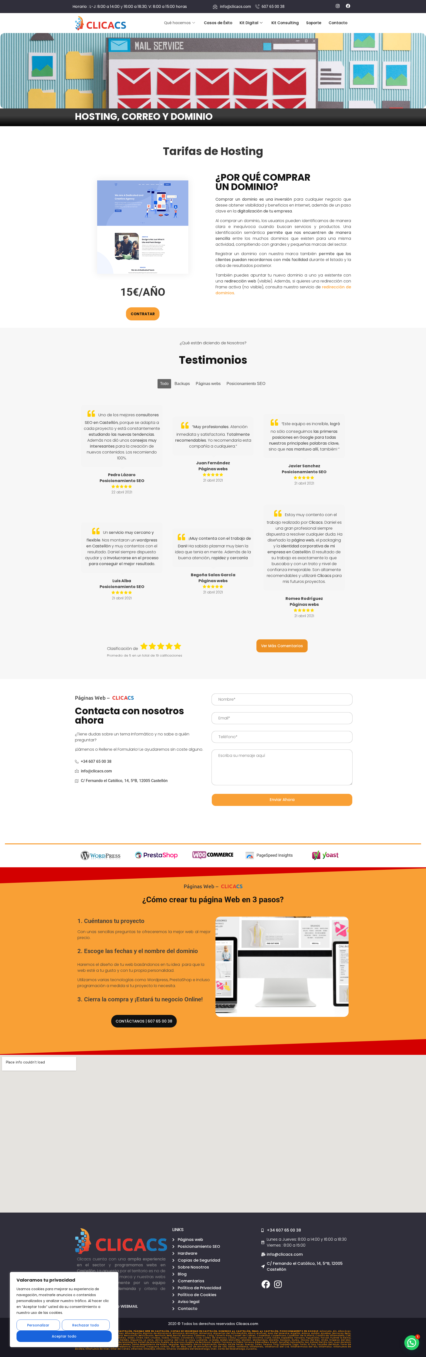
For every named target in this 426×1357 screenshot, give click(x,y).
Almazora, (179, 1333)
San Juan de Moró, (339, 1342)
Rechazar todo (85, 1325)
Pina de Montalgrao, (125, 1342)
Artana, (306, 1333)
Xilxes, (131, 1337)
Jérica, (159, 1340)
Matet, (224, 1340)
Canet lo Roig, (223, 1335)
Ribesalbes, (262, 1342)
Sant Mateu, (124, 1344)
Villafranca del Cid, (277, 1346)
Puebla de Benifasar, (198, 1342)
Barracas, (338, 1333)
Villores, (161, 1348)
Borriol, (177, 1335)
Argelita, (296, 1333)
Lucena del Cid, (174, 1340)
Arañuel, (262, 1333)
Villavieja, (149, 1348)
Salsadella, (297, 1342)
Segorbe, (174, 1344)
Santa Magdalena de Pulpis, (150, 1344)
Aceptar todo (64, 1336)
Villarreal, (137, 1348)
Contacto (338, 22)
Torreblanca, (123, 1346)
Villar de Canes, (120, 1348)
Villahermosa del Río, (304, 1346)
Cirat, (199, 1337)
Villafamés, (257, 1346)
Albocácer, (344, 1331)
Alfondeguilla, (134, 1333)
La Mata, (214, 1340)
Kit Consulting (285, 22)
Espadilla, (287, 1337)
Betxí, (170, 1335)
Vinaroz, (171, 1348)
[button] (411, 1342)
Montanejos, (261, 1340)
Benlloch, (161, 1335)
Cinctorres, (188, 1337)
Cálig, (211, 1335)
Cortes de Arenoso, (215, 1337)
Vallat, (232, 1346)
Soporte (313, 22)
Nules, (296, 1340)
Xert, (147, 1337)
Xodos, (165, 1337)
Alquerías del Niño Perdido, (230, 1333)
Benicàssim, (147, 1335)
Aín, (335, 1331)
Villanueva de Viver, (97, 1348)
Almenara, (206, 1333)
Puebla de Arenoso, (173, 1342)
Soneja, (223, 1344)
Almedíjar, (192, 1333)
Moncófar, (235, 1340)
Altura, (252, 1333)
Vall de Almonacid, (200, 1346)
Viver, (214, 1348)
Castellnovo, (279, 1335)
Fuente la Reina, (340, 1337)
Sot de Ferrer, (236, 1344)
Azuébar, (326, 1333)
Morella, (274, 1340)
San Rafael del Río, (316, 1342)
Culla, (268, 1337)
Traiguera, (153, 1346)
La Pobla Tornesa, (244, 1342)
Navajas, (286, 1340)
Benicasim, (131, 1335)
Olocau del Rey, (311, 1340)
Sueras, (250, 1344)
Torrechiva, (139, 1346)
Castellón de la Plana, (301, 1335)
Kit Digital (249, 22)
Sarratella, (187, 1344)
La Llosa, (190, 1340)
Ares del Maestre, (279, 1333)
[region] (64, 1309)
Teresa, (268, 1344)
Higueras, (136, 1340)
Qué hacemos (177, 22)
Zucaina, (251, 1348)
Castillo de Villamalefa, (330, 1335)
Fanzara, (300, 1337)
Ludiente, (202, 1340)
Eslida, (276, 1337)
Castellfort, (264, 1335)
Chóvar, (175, 1337)
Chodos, (155, 1337)
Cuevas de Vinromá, (250, 1337)
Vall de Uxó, (220, 1346)
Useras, (165, 1346)
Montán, (247, 1340)
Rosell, (274, 1342)
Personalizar (38, 1325)
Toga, (296, 1344)
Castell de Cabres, (244, 1335)
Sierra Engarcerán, (206, 1344)
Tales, (259, 1344)
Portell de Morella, (149, 1342)
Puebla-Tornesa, (222, 1342)
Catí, (348, 1335)
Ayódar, (316, 1333)
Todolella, (286, 1344)
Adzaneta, (326, 1331)
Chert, (140, 1337)
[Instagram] (278, 1284)
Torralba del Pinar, (329, 1344)
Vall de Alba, (179, 1346)
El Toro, (312, 1344)
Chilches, (120, 1337)
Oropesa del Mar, (340, 1340)
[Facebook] (265, 1284)
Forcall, (325, 1337)
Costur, (232, 1337)
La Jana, (149, 1340)
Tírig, (276, 1344)
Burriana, (188, 1335)
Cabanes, (200, 1335)
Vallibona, (243, 1346)
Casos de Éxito (218, 22)
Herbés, (125, 1340)
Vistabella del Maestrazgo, (194, 1348)
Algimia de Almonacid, (157, 1333)
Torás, (304, 1344)
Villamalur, (326, 1346)
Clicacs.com (247, 1323)
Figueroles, (313, 1337)
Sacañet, (284, 1342)
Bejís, (348, 1333)
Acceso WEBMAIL (121, 1306)
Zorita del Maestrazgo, (232, 1348)
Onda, (325, 1340)
